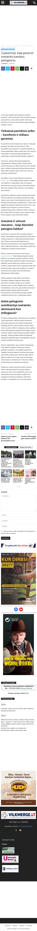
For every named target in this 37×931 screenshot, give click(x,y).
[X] (8, 68)
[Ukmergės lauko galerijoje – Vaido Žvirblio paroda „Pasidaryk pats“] (6, 473)
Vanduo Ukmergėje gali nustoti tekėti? (28, 437)
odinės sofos (5, 180)
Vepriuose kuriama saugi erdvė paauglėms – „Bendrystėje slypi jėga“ (30, 480)
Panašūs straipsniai (11, 447)
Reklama (15, 925)
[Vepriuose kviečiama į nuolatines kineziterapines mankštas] (30, 454)
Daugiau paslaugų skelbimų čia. (18, 693)
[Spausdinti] (27, 68)
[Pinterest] (12, 68)
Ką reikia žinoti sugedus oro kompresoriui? (13, 728)
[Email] (22, 68)
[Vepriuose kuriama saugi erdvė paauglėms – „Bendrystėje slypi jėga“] (30, 473)
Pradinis (3, 45)
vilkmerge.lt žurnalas (8, 840)
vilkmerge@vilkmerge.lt (25, 826)
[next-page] (20, 487)
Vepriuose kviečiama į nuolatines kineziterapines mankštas (29, 462)
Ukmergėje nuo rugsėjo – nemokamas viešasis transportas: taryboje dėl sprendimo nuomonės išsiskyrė (6, 463)
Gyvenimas (9, 45)
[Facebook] (3, 68)
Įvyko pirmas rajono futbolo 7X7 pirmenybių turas (9, 438)
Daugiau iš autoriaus (25, 447)
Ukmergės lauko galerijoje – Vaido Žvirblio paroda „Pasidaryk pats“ (5, 480)
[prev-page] (17, 487)
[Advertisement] (18, 24)
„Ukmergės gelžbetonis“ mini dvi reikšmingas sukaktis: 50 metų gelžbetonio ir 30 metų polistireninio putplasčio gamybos (18, 463)
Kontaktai (29, 925)
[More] (31, 68)
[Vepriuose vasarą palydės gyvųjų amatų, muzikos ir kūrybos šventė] (18, 473)
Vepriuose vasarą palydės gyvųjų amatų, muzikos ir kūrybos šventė (18, 480)
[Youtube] (21, 830)
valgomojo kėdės (6, 256)
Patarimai (16, 45)
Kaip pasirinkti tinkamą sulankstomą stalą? (14, 730)
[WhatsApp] (17, 68)
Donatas (5, 63)
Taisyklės (22, 925)
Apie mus (7, 925)
